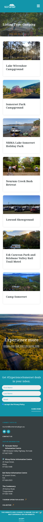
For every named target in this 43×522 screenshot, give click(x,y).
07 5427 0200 (7, 453)
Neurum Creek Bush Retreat (19, 182)
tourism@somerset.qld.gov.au (13, 427)
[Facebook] (4, 431)
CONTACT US (7, 436)
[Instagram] (8, 431)
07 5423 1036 (7, 494)
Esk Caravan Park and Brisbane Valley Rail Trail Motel (21, 258)
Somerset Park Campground (16, 105)
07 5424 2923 (7, 480)
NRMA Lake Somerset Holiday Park (20, 144)
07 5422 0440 (7, 467)
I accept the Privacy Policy (14, 404)
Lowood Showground (20, 219)
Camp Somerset (16, 296)
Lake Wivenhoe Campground (16, 67)
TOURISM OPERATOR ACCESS (13, 500)
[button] (40, 513)
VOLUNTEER (6, 505)
